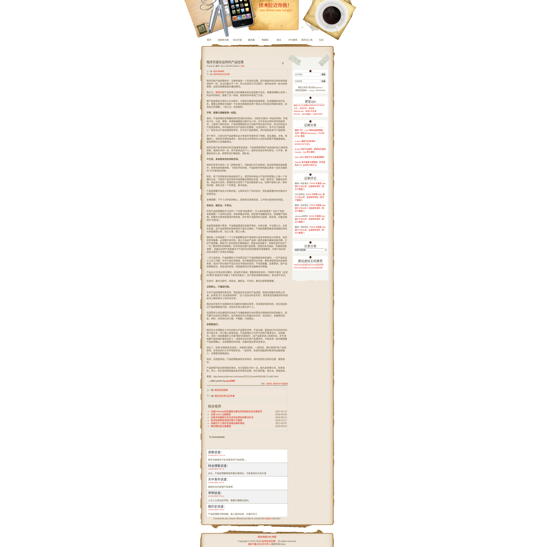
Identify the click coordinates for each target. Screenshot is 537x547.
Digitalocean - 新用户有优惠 (305, 111)
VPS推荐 (292, 40)
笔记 (279, 40)
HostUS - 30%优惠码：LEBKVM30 (308, 114)
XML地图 (271, 537)
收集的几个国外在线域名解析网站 (227, 423)
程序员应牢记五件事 (221, 74)
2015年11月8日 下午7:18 (216, 469)
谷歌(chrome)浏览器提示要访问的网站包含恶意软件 (236, 411)
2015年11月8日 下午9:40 (216, 496)
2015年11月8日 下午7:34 (216, 482)
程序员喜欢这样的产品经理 (225, 62)
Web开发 (237, 40)
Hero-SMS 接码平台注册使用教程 (309, 157)
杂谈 (242, 66)
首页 (209, 40)
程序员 (218, 92)
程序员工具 (307, 40)
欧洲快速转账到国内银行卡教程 (226, 420)
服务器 (251, 40)
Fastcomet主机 (300, 268)
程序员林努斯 (218, 71)
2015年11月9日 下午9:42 (216, 509)
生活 (321, 40)
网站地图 (262, 537)
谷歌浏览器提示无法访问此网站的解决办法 (232, 417)
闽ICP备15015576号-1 (259, 544)
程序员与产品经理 (280, 384)
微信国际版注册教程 (221, 426)
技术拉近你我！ (275, 5)
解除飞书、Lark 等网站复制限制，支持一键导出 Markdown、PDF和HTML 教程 (310, 133)
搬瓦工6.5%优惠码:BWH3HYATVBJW (309, 105)
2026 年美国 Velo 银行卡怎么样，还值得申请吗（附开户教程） (310, 186)
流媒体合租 (223, 40)
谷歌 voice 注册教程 (221, 414)
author (268, 518)
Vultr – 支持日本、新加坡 (304, 108)
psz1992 (230, 381)
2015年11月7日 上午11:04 (216, 455)
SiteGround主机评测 (315, 265)
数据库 (265, 40)
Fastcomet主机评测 (314, 268)
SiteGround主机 (300, 265)
